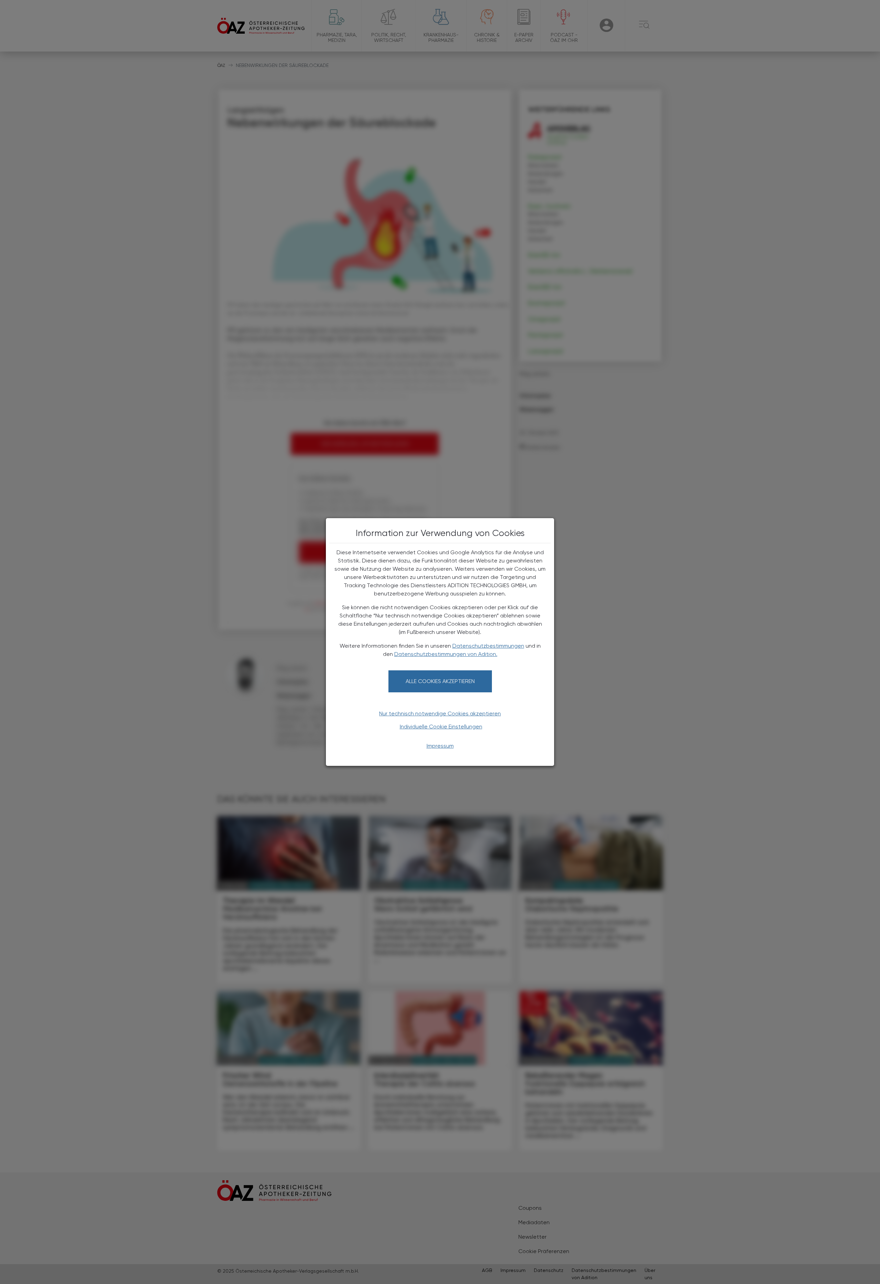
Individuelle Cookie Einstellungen (441, 726)
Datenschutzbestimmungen (488, 646)
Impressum (440, 746)
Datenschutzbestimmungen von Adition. (445, 654)
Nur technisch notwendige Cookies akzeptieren (440, 713)
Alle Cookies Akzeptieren (440, 681)
